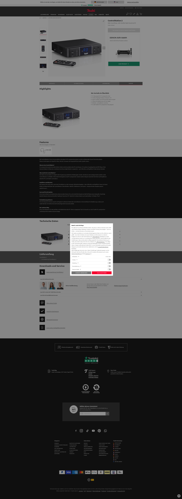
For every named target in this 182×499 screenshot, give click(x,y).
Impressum (87, 253)
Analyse (74, 259)
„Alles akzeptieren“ (100, 241)
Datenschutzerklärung (76, 253)
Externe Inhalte (75, 269)
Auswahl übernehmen (81, 272)
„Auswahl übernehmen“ (103, 246)
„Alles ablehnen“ (96, 236)
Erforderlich (74, 256)
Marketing (74, 263)
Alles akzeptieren (101, 272)
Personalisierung (75, 266)
